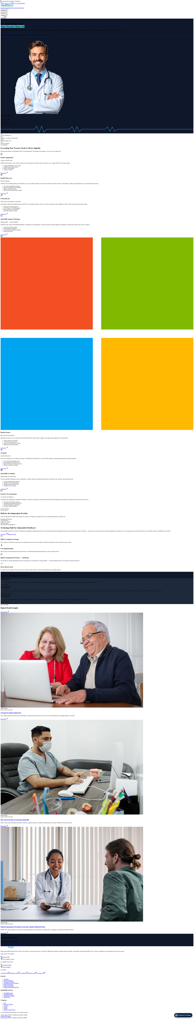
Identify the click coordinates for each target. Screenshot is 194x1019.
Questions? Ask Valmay (184, 1015)
